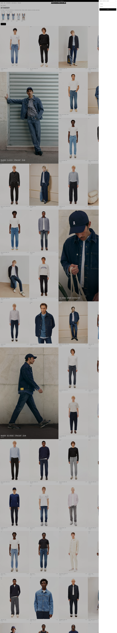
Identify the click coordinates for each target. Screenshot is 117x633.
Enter (108, 9)
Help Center (3, 2)
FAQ (5, 2)
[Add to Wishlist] (57, 68)
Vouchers (8, 2)
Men (1, 5)
